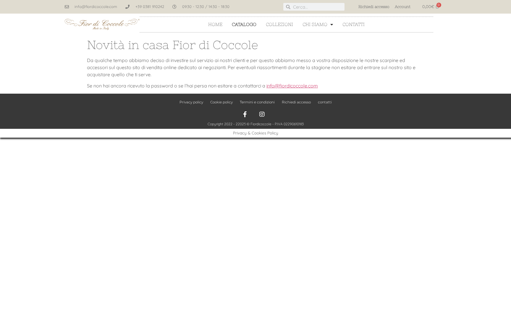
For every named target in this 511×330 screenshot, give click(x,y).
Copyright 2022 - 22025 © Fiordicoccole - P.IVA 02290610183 (256, 124)
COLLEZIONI (279, 24)
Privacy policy (191, 102)
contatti (353, 24)
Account (402, 6)
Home (215, 24)
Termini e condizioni (257, 102)
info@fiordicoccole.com (292, 86)
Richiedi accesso (373, 6)
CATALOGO (244, 24)
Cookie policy (221, 102)
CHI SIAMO (315, 24)
